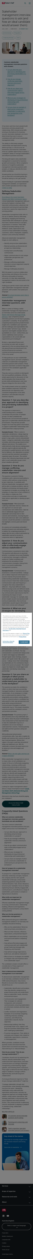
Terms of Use (26, 633)
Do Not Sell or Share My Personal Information (8, 642)
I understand (24, 642)
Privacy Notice (22, 636)
